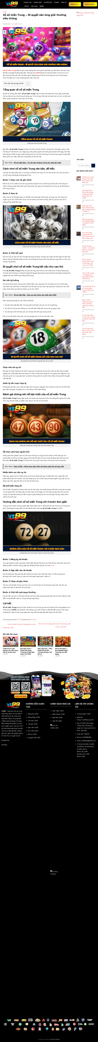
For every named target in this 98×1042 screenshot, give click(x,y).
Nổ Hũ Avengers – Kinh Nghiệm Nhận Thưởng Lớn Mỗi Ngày (88, 222)
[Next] (70, 643)
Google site (5, 740)
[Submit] (93, 165)
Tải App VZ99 (32, 724)
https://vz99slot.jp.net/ (85, 720)
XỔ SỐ (42, 6)
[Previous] (3, 643)
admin (20, 24)
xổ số (53, 565)
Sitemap (4, 745)
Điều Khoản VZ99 (58, 714)
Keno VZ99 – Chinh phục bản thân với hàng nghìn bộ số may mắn (88, 303)
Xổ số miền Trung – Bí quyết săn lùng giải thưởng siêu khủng (88, 276)
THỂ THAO (34, 6)
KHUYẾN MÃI (48, 2)
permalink (33, 619)
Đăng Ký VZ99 (33, 714)
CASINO (56, 2)
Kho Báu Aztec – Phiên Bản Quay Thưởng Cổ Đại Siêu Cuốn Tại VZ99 (88, 194)
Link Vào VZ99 (33, 721)
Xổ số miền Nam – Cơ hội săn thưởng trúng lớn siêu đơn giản (88, 318)
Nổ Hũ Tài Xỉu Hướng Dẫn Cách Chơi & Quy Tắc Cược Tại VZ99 (88, 262)
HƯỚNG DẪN (37, 2)
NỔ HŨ (26, 6)
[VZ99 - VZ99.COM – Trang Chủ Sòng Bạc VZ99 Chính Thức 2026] (11, 4)
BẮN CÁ (63, 2)
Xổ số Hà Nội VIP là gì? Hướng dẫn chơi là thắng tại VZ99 (88, 289)
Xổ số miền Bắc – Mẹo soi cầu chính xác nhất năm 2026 (88, 331)
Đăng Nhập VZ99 (34, 717)
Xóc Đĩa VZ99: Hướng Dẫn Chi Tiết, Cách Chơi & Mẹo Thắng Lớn (88, 235)
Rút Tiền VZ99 (33, 731)
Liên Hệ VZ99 (57, 721)
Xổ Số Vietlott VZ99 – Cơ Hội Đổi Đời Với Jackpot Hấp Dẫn (88, 249)
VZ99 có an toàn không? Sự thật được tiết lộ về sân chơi (88, 180)
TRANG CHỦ (27, 2)
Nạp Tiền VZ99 (33, 727)
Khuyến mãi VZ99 (34, 738)
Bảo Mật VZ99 (57, 717)
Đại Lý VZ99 (32, 734)
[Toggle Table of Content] (27, 83)
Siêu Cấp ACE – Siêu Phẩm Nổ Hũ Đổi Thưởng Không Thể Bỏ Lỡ (88, 208)
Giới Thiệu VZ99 (57, 711)
